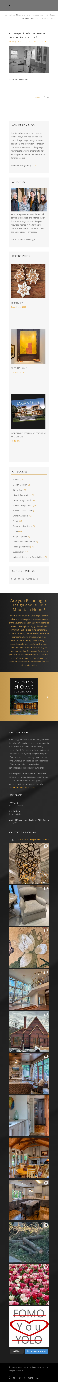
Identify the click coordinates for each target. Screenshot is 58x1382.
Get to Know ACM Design (23, 239)
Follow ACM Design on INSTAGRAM (33, 839)
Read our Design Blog (21, 165)
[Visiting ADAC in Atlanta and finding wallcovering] (29, 947)
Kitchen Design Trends (23, 510)
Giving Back (18, 490)
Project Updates (20, 536)
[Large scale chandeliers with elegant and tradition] (29, 989)
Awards (16, 479)
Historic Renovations (22, 495)
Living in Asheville (20, 515)
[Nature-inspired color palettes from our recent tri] (29, 1284)
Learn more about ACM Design (22, 787)
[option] (29, 697)
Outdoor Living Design (23, 526)
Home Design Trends (22, 500)
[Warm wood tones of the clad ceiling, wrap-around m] (29, 1158)
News (15, 521)
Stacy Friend (16, 41)
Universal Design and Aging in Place (28, 557)
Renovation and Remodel (24, 541)
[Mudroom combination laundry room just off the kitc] (29, 1115)
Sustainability (18, 552)
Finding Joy (17, 302)
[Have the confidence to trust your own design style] (29, 1326)
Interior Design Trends (23, 505)
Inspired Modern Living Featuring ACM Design (29, 820)
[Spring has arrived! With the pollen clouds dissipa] (29, 1073)
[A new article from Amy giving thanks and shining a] (29, 1242)
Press (15, 531)
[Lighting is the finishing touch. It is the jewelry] (29, 863)
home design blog (19, 140)
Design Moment (20, 484)
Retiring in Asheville (21, 546)
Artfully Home (19, 368)
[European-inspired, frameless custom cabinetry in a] (29, 1200)
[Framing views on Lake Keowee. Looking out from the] (29, 1031)
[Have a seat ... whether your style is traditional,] (29, 905)
